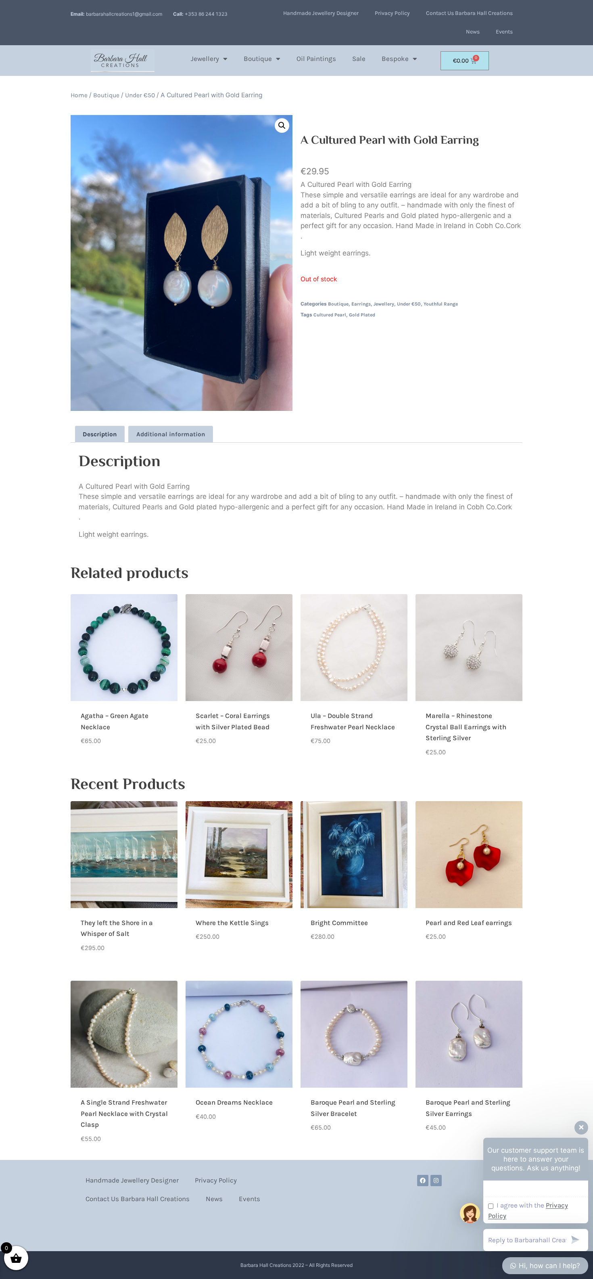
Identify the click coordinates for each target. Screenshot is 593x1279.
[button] (282, 125)
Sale (358, 58)
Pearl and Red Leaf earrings (469, 923)
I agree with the (528, 1210)
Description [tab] (100, 434)
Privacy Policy (392, 13)
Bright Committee (339, 923)
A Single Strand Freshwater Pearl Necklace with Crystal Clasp (124, 1113)
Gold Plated (362, 315)
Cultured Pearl (329, 315)
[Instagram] (436, 1180)
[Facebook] (422, 1180)
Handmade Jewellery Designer (321, 13)
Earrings (361, 304)
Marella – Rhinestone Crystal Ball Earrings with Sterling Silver (466, 727)
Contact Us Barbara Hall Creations (469, 13)
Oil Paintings (316, 58)
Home (79, 95)
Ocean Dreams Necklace (234, 1102)
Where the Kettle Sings (232, 923)
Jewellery (205, 58)
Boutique (258, 58)
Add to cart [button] (99, 766)
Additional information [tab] (170, 434)
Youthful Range (441, 304)
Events (504, 31)
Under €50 (140, 95)
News (473, 31)
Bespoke (395, 58)
